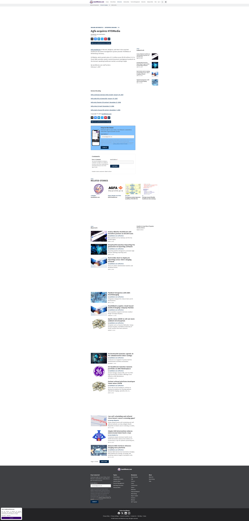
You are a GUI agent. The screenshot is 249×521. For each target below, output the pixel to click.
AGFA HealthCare (112, 197)
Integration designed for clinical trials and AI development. (120, 299)
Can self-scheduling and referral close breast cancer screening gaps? (121, 417)
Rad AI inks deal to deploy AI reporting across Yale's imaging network (143, 73)
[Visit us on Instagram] (129, 513)
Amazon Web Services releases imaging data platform (119, 447)
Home (144, 516)
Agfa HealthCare (96, 49)
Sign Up (104, 147)
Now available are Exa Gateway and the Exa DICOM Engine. (120, 238)
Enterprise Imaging (111, 27)
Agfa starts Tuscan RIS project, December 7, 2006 (105, 110)
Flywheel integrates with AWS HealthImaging (143, 80)
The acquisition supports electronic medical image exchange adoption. (120, 312)
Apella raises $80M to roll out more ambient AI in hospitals (121, 320)
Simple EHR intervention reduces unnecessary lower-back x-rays (120, 432)
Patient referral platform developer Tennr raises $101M (121, 382)
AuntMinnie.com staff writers (98, 34)
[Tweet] (102, 39)
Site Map (140, 516)
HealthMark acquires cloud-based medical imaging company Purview (121, 307)
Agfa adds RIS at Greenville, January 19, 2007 (104, 98)
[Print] (92, 39)
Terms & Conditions (125, 516)
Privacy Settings (115, 516)
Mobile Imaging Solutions (114, 195)
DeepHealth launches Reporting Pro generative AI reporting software (143, 64)
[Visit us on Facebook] (119, 513)
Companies (93, 195)
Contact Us (133, 516)
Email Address (104, 134)
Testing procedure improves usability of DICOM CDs (133, 198)
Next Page (104, 461)
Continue (114, 166)
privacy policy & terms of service (120, 143)
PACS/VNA (127, 195)
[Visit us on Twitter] (122, 513)
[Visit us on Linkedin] (126, 513)
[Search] (162, 2)
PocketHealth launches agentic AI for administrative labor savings (120, 355)
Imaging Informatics (97, 27)
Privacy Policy (106, 516)
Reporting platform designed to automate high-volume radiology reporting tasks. (121, 251)
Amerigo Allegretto (114, 420)
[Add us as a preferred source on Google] (109, 39)
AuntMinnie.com (106, 114)
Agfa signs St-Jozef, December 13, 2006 (102, 106)
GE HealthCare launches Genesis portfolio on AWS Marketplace (120, 368)
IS (118, 27)
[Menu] (165, 2)
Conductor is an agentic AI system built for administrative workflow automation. (120, 360)
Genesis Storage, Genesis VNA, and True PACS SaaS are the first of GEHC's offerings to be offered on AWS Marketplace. (120, 374)
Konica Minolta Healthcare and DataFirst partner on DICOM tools (143, 55)
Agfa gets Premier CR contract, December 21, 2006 (106, 102)
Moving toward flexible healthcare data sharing (148, 198)
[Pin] (105, 39)
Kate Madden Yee (113, 435)
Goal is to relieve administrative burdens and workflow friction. (120, 266)
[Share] (95, 39)
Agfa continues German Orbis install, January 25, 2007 (107, 94)
